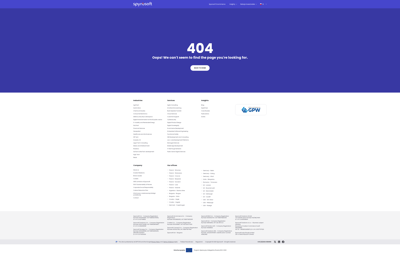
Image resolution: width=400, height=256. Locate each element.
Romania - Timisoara (210, 182)
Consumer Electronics (140, 114)
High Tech (136, 154)
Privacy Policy (155, 242)
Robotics (136, 149)
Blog (202, 105)
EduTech (136, 125)
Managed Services (173, 143)
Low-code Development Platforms (178, 140)
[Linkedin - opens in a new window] (279, 242)
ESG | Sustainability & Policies (142, 184)
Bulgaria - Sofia (174, 196)
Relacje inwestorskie (247, 4)
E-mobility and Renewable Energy (144, 122)
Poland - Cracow (174, 176)
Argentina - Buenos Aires (177, 190)
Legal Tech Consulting (140, 143)
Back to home (200, 68)
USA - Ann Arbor (208, 200)
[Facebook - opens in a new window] (283, 242)
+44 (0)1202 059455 (264, 242)
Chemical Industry (139, 111)
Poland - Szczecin (175, 182)
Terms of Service (168, 242)
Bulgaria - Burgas (175, 193)
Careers (135, 179)
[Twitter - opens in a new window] (275, 242)
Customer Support (173, 117)
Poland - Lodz (173, 185)
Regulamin (199, 242)
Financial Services (139, 128)
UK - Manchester (208, 191)
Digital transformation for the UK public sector (147, 119)
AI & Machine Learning (174, 108)
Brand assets (137, 176)
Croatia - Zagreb (174, 202)
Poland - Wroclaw (175, 170)
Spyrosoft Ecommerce (217, 4)
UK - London (207, 185)
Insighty (232, 4)
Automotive (137, 108)
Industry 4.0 (137, 140)
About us (136, 170)
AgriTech (136, 105)
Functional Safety (172, 134)
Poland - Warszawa (175, 173)
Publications (205, 114)
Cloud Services (172, 114)
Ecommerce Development (175, 128)
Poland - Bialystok (175, 179)
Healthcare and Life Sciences (142, 134)
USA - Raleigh (207, 205)
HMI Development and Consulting (178, 137)
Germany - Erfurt (208, 176)
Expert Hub (204, 108)
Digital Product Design (174, 122)
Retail (135, 157)
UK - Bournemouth (209, 188)
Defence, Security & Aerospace (143, 117)
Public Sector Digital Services (176, 151)
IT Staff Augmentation (174, 149)
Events (203, 117)
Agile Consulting (172, 105)
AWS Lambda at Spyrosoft (141, 181)
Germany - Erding (209, 173)
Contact (136, 198)
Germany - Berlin (208, 170)
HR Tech (135, 137)
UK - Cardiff (207, 197)
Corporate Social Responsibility (143, 187)
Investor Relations (139, 173)
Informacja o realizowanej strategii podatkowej (144, 194)
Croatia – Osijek (174, 199)
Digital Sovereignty (173, 125)
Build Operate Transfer (174, 111)
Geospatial (136, 131)
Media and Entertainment (141, 146)
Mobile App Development (175, 146)
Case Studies (205, 111)
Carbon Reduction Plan (140, 190)
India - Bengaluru (208, 179)
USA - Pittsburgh (208, 202)
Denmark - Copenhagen (177, 205)
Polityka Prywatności (186, 242)
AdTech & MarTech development (143, 151)
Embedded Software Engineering (177, 131)
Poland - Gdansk (174, 187)
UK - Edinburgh (208, 194)
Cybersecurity (171, 119)
